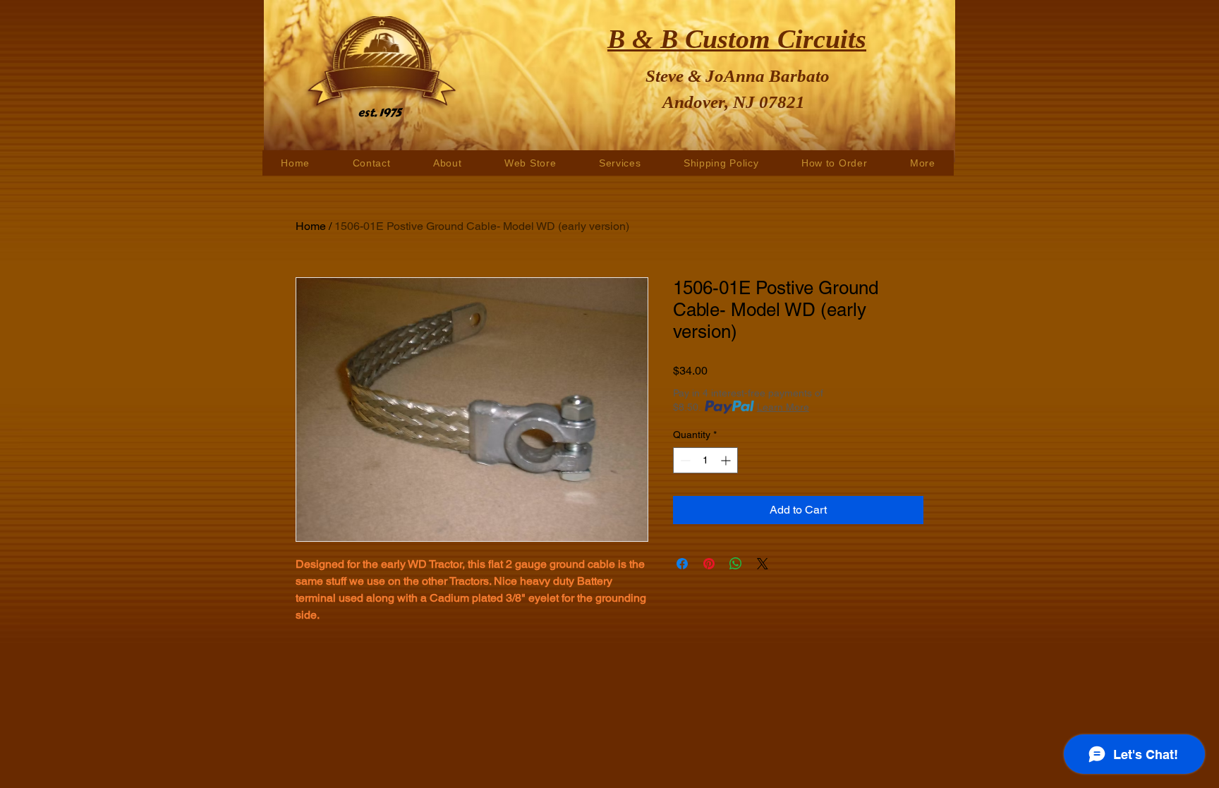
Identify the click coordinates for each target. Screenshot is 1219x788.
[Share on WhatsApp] (735, 563)
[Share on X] (762, 563)
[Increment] (727, 460)
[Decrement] (684, 460)
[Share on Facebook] (682, 563)
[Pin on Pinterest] (709, 563)
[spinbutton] (705, 460)
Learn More (783, 407)
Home (311, 226)
